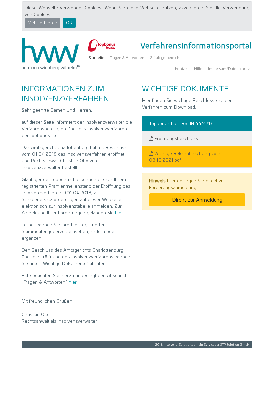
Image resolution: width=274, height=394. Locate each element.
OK (69, 23)
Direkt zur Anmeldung (197, 199)
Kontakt (182, 68)
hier (119, 213)
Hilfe (198, 68)
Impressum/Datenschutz (229, 68)
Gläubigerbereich (164, 57)
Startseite (96, 57)
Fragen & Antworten (127, 57)
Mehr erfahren (42, 23)
